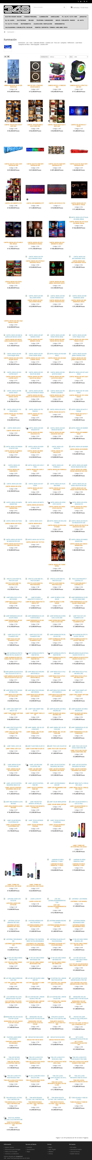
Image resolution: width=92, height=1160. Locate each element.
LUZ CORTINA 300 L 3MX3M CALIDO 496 (57, 1001)
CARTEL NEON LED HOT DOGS (35, 488)
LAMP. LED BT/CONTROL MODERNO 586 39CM (57, 769)
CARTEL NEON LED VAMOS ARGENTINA (78, 544)
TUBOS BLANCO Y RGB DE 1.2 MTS (78, 1102)
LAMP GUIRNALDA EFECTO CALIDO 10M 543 (78, 639)
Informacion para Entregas (12, 1149)
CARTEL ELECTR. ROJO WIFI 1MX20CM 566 (79, 164)
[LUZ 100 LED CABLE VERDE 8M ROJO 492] (5, 959)
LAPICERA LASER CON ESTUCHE (13, 903)
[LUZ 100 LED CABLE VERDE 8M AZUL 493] (71, 940)
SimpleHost (19, 1156)
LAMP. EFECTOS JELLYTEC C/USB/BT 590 (13, 732)
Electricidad (21, 20)
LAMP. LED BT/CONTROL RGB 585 (35, 788)
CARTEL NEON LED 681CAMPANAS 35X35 (78, 261)
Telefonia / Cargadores (44, 20)
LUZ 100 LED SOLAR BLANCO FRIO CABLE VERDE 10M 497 (78, 964)
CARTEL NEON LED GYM (13, 486)
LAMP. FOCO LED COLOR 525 (57, 748)
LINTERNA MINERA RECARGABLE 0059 (79, 925)
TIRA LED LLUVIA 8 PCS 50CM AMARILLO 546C (35, 1062)
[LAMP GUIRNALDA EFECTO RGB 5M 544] (27, 654)
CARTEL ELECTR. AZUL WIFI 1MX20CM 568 (13, 164)
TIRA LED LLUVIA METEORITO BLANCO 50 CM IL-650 (57, 1083)
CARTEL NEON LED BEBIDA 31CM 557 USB (13, 451)
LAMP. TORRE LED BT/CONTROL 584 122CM (35, 885)
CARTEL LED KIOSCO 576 (57, 203)
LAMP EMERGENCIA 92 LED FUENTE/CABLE (35, 621)
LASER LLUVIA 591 (35, 901)
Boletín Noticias (75, 1154)
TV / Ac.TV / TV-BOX (11, 24)
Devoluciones (31, 1149)
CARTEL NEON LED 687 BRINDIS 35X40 (35, 340)
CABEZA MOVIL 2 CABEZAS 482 (57, 86)
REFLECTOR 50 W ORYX (56, 1040)
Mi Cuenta (73, 1147)
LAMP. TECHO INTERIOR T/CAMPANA (57, 825)
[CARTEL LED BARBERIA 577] (27, 199)
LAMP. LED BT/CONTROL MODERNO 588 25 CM (13, 788)
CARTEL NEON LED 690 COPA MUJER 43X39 (13, 358)
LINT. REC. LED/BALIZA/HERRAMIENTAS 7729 (57, 906)
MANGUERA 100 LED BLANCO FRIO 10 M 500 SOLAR (78, 1002)
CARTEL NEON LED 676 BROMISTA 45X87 (57, 243)
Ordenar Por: (44, 57)
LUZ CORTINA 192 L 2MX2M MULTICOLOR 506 (57, 983)
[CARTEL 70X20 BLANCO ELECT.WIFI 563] (27, 121)
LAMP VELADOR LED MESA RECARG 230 (56, 714)
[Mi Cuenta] (81, 1)
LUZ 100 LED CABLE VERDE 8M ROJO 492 (13, 963)
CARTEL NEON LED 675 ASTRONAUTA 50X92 (35, 243)
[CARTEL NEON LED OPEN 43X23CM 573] (71, 503)
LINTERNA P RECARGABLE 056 (13, 944)
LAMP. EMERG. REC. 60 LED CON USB (56, 732)
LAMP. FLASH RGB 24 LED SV (35, 748)
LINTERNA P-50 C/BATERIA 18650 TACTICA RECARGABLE (35, 944)
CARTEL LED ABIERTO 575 (13, 203)
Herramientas (60, 24)
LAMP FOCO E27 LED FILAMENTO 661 (78, 621)
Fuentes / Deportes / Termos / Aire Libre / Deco (51, 27)
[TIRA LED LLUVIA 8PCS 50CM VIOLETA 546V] (27, 1077)
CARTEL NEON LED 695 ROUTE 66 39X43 (35, 377)
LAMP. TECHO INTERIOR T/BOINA (35, 825)
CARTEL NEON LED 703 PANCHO (35, 414)
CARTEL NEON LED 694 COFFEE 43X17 (13, 377)
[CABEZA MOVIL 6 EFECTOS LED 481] (71, 82)
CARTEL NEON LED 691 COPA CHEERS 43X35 (35, 358)
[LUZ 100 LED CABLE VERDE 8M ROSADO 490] (27, 959)
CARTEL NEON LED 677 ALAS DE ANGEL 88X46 (78, 222)
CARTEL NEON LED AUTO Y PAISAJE (78, 414)
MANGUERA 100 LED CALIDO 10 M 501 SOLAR (13, 1021)
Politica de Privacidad (11, 1151)
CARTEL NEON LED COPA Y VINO (35, 470)
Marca (50, 1147)
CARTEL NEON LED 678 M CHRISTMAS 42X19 (13, 282)
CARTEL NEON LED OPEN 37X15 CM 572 (57, 507)
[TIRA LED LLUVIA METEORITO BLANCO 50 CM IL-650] (49, 1078)
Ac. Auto (81, 20)
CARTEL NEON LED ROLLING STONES (57, 526)
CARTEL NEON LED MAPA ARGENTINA (13, 507)
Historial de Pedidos (76, 1149)
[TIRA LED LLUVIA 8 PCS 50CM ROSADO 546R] (5, 1077)
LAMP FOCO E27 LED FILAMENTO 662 (13, 639)
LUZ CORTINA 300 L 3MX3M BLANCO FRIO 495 (35, 1001)
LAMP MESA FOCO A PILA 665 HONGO (13, 602)
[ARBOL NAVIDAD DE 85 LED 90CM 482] (5, 82)
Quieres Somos (9, 1147)
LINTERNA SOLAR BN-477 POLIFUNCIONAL (57, 944)
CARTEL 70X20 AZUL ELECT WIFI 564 (13, 125)
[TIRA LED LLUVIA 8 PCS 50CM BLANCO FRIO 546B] (71, 1058)
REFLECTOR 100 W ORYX (35, 1040)
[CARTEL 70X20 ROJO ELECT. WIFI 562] (49, 121)
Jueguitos (83, 17)
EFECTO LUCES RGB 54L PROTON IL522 (57, 583)
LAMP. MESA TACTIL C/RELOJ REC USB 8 (78, 788)
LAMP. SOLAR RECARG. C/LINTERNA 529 (13, 825)
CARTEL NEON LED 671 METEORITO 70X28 (78, 203)
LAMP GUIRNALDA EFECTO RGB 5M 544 (35, 658)
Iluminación (44, 17)
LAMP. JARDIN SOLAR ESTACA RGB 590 (13, 769)
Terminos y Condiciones (12, 1154)
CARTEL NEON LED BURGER (79, 449)
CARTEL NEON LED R (35, 523)
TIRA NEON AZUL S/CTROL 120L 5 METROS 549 (13, 1102)
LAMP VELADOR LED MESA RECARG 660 (78, 714)
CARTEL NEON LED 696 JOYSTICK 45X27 (57, 377)
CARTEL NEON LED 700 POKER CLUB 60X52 (57, 396)
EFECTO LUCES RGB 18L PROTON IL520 (13, 583)
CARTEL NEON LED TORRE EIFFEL (57, 565)
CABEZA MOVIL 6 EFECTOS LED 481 (78, 86)
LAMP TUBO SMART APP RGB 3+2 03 (78, 695)
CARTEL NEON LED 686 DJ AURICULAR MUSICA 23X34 (13, 340)
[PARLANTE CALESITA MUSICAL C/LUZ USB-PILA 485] (49, 1017)
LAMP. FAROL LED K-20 (13, 748)
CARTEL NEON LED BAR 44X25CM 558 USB (56, 433)
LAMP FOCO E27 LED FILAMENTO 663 (35, 639)
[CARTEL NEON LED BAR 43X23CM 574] (27, 429)
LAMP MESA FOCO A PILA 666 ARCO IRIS (79, 676)
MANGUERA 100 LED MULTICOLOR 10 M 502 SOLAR (35, 1022)
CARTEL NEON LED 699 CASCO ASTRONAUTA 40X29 (35, 396)
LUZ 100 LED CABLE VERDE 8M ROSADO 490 (35, 963)
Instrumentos (26, 24)
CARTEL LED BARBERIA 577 (35, 203)
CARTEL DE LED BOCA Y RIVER (78, 125)
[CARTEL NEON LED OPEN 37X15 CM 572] (49, 503)
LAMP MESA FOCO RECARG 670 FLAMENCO (57, 695)
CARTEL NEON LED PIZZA (13, 523)
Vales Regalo (52, 1149)
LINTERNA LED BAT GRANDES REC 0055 (13, 925)
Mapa (28, 1151)
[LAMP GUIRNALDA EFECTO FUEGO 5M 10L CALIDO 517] (5, 654)
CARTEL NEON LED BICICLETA (57, 451)
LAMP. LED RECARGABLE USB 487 (57, 788)
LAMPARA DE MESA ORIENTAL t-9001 (79, 864)
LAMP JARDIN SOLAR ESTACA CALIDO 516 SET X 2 (78, 658)
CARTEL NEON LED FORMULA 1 (56, 470)
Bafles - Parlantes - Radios (65, 20)
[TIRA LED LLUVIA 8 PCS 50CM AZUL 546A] (49, 1058)
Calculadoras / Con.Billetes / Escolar (18, 27)
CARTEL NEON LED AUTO (57, 412)
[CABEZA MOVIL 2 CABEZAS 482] (49, 82)
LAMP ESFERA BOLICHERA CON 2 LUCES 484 (57, 621)
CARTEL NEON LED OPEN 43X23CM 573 (79, 507)
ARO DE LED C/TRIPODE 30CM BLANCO (35, 86)
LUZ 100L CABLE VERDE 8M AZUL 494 (13, 983)
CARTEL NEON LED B (13, 430)
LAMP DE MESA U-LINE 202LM (57, 602)
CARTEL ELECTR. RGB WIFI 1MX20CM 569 (35, 164)
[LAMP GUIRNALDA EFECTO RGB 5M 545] (49, 654)
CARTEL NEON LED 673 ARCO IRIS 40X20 (13, 243)
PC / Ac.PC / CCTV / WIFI (69, 17)
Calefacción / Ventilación (43, 24)
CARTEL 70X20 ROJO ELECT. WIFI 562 (57, 125)
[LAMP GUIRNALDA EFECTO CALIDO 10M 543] (71, 635)
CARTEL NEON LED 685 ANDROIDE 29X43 (78, 301)
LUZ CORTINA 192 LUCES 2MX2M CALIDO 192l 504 (13, 1001)
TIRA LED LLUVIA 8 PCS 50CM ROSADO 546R (13, 1081)
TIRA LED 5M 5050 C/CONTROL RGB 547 (13, 1062)
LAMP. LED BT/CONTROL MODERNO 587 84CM (79, 769)
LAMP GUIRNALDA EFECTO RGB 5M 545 (56, 658)
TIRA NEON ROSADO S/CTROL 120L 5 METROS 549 (35, 1103)
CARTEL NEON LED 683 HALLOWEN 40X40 (35, 301)
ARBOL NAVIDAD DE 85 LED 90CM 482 (13, 86)
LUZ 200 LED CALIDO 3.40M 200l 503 (35, 983)
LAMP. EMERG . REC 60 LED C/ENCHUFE (35, 732)
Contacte (29, 1147)
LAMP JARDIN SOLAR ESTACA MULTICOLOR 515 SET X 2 (13, 676)
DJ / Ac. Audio (9, 20)
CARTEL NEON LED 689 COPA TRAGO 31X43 (78, 340)
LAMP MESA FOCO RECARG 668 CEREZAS (35, 695)
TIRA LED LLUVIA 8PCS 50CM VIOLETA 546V (35, 1081)
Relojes (31, 20)
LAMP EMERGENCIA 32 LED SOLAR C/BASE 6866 (78, 602)
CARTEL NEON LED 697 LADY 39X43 (78, 377)
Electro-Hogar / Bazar (13, 17)
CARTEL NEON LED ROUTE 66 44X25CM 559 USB (13, 544)
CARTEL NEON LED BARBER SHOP (78, 433)
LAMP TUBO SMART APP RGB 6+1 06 (13, 714)
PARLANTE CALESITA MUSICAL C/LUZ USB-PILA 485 (56, 1022)
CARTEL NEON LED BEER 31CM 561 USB (35, 451)
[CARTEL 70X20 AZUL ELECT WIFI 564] (5, 121)
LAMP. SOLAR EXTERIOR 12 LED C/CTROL (78, 806)
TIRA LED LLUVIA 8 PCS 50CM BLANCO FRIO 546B (78, 1062)
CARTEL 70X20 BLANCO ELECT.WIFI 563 (35, 125)
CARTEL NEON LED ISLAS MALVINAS (57, 488)
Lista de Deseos (75, 1151)
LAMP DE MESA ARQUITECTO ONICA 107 (35, 602)
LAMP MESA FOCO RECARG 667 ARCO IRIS (13, 695)
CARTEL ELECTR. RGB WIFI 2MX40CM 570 (57, 164)
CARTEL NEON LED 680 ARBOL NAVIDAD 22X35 (57, 282)
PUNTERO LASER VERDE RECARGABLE (13, 1042)
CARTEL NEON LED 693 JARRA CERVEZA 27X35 (78, 358)
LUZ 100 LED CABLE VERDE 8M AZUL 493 (78, 944)
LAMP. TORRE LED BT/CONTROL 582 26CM (79, 846)
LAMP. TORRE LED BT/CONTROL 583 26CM (13, 885)
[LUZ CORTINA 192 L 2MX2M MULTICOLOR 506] (49, 979)
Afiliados (50, 1151)
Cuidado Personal (30, 17)
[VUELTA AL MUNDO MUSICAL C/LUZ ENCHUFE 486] (5, 1118)
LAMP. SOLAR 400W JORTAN (57, 804)
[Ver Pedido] (86, 1)
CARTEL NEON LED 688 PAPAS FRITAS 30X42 (57, 340)
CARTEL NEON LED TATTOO (35, 542)
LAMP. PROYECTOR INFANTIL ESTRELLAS (35, 806)
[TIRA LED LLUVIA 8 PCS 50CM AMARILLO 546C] (27, 1058)
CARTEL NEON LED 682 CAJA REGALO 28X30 (13, 321)
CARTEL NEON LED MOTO (35, 505)
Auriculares (55, 17)
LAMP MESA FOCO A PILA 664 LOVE (57, 676)
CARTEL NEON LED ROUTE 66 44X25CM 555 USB (78, 526)
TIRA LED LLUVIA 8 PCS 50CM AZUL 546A (56, 1062)
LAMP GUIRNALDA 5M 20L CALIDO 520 (56, 639)
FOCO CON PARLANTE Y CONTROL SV (79, 583)
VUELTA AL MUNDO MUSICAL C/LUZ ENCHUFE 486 (13, 1123)
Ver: (71, 57)
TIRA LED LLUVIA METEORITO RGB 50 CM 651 (79, 1081)
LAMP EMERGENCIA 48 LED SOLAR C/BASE (13, 621)
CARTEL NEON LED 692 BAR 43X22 (57, 358)
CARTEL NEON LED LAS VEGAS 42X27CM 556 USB (78, 488)
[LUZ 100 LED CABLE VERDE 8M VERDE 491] (49, 959)
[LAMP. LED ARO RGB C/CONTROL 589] (27, 765)
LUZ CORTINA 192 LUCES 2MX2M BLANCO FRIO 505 (78, 983)
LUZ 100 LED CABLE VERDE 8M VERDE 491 (56, 963)
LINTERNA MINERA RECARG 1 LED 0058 (56, 925)
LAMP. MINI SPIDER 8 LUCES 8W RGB (13, 806)
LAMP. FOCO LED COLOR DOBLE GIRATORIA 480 (79, 751)
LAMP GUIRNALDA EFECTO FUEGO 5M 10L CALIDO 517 (13, 658)
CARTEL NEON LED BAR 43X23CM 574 (35, 433)
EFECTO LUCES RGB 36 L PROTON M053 (35, 583)
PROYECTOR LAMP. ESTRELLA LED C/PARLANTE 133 (78, 1023)
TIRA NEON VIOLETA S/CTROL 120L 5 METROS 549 (57, 1103)
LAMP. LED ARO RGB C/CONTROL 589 (35, 769)
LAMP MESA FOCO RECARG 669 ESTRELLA (35, 676)
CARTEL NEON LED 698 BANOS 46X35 (13, 396)
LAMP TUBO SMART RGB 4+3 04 (35, 714)
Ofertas (50, 1154)
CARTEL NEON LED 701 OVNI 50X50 (78, 396)
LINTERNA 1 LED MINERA (79, 901)
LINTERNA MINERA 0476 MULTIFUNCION (35, 925)
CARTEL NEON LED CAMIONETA (13, 470)
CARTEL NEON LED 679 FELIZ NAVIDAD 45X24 (35, 261)
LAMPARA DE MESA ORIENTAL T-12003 (57, 864)
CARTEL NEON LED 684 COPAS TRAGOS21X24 (57, 301)
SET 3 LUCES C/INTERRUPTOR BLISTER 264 (78, 1043)
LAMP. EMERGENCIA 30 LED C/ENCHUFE (79, 732)
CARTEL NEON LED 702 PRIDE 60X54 (13, 414)
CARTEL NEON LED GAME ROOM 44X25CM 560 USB (78, 470)
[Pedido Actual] (84, 1)
